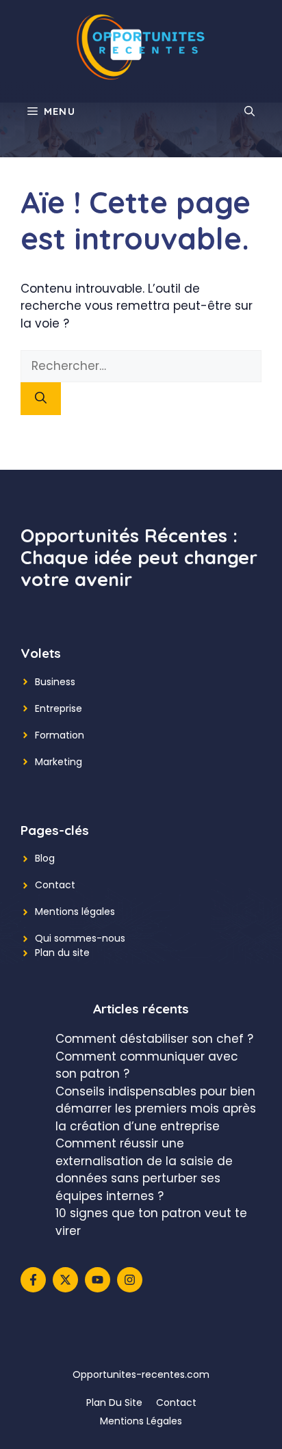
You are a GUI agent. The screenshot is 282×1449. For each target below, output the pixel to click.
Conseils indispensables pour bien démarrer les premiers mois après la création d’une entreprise (155, 1108)
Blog (45, 858)
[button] (249, 111)
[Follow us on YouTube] (97, 1279)
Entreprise (58, 708)
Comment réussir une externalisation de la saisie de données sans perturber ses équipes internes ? (144, 1169)
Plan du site (62, 952)
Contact (55, 885)
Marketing (58, 762)
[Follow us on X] (65, 1279)
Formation (59, 735)
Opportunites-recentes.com (141, 1374)
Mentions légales (75, 911)
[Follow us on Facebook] (33, 1279)
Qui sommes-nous (80, 938)
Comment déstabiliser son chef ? (154, 1039)
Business (55, 682)
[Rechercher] (41, 398)
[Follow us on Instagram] (129, 1279)
